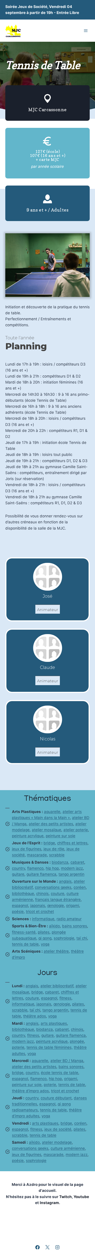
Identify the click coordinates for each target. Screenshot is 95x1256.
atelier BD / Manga (66, 1060)
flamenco (35, 868)
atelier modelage (57, 1142)
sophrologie (64, 938)
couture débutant (56, 1098)
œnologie (55, 905)
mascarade (37, 855)
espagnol (20, 905)
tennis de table (25, 944)
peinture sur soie (60, 836)
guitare (18, 874)
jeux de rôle (54, 849)
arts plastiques (54, 1023)
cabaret (77, 862)
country (18, 868)
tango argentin (71, 874)
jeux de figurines (26, 849)
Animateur (47, 609)
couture (57, 893)
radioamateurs (25, 1110)
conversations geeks (53, 887)
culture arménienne (68, 1148)
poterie (18, 1047)
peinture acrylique (28, 836)
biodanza (60, 862)
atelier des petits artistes (51, 824)
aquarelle (52, 811)
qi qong (44, 938)
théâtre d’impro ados (30, 1091)
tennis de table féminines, (50, 1047)
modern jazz (72, 868)
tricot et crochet (40, 911)
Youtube (81, 1197)
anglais (65, 881)
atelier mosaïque (46, 830)
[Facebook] (37, 1247)
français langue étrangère (58, 899)
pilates (43, 932)
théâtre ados (34, 1016)
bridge (49, 843)
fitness (65, 998)
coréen (80, 887)
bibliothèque (23, 893)
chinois (42, 893)
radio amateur (69, 919)
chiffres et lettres (72, 843)
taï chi (81, 938)
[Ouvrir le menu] (86, 30)
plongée (77, 1041)
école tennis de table (59, 1072)
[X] (47, 1247)
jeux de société (57, 1129)
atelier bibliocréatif (56, 986)
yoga (45, 944)
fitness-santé (24, 932)
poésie (18, 911)
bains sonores (74, 926)
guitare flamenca (41, 874)
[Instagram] (57, 1247)
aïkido (54, 926)
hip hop (52, 868)
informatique (43, 919)
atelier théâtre (56, 951)
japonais (37, 905)
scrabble (57, 855)
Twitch (65, 1197)
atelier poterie (75, 830)
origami (72, 905)
